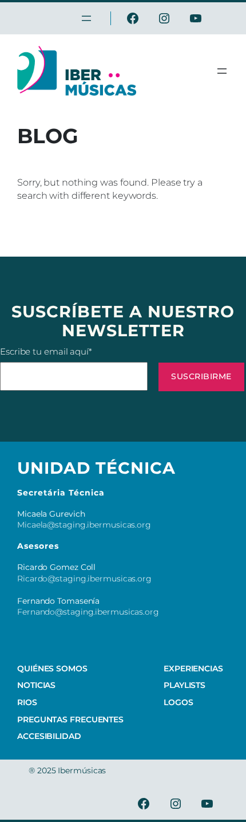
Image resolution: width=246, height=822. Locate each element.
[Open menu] (222, 71)
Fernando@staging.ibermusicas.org (88, 612)
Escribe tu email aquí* (46, 351)
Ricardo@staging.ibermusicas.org (84, 578)
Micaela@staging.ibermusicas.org (84, 525)
